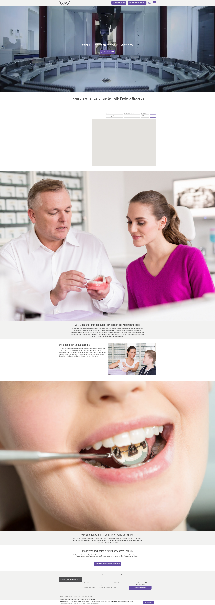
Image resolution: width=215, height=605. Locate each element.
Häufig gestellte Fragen (120, 585)
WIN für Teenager (119, 582)
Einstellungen (113, 601)
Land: (107, 113)
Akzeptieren (148, 602)
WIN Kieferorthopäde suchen (137, 3)
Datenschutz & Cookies (65, 596)
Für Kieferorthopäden (119, 3)
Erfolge (101, 585)
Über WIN (86, 582)
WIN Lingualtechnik (89, 585)
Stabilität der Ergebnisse (105, 587)
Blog (115, 587)
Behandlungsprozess (89, 587)
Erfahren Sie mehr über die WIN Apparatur (107, 564)
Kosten (101, 582)
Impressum (77, 596)
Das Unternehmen (87, 596)
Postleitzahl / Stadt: (129, 113)
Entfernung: (144, 113)
